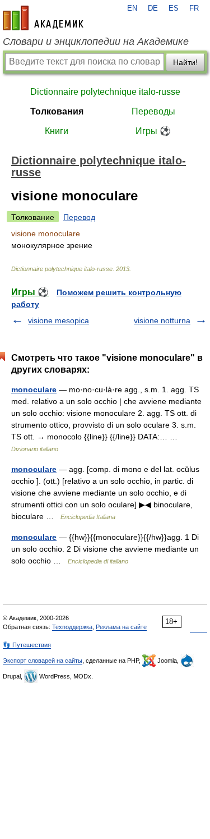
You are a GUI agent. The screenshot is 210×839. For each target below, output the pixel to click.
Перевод (79, 217)
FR (194, 8)
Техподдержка (72, 626)
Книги (56, 131)
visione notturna (162, 320)
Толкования (56, 111)
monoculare (34, 389)
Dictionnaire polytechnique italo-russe (105, 92)
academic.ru (43, 18)
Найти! (185, 62)
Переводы (153, 111)
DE (153, 8)
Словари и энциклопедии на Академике (96, 41)
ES (174, 8)
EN (132, 8)
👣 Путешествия (27, 644)
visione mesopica (58, 320)
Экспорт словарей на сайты (42, 660)
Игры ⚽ (153, 131)
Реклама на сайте (121, 626)
